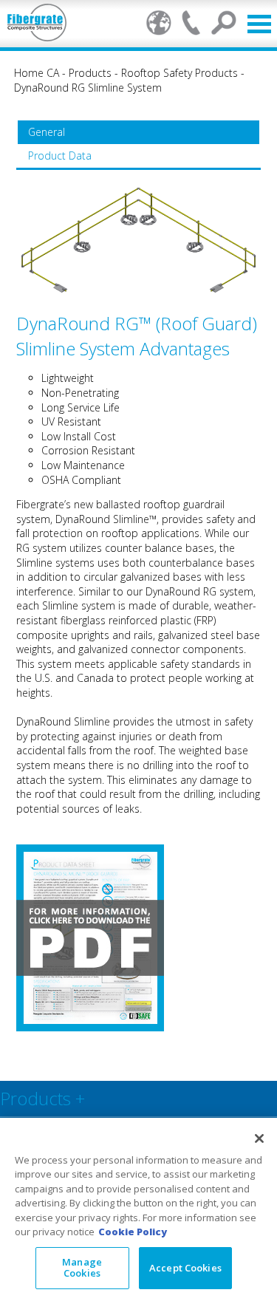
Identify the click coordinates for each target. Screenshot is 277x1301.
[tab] (138, 132)
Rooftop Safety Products (179, 73)
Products (90, 73)
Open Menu (259, 24)
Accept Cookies (185, 1267)
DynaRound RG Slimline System (88, 88)
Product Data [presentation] (60, 155)
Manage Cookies (82, 1267)
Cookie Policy (132, 1231)
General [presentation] (46, 132)
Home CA (36, 73)
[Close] (259, 1138)
